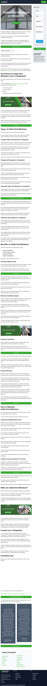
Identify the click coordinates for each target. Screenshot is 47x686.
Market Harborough (20, 666)
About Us (17, 673)
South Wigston (20, 659)
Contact (43, 1)
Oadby (18, 661)
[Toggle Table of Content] (12, 51)
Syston (3, 663)
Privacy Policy (35, 673)
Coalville (9, 593)
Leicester (4, 665)
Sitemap (34, 678)
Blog (16, 678)
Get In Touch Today (16, 46)
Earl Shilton (19, 657)
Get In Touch (39, 48)
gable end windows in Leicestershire (16, 83)
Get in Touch (16, 403)
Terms (34, 677)
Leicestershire (19, 655)
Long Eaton (18, 593)
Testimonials (18, 677)
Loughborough (4, 593)
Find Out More (16, 352)
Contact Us (18, 675)
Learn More (16, 273)
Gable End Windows (8, 70)
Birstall (23, 593)
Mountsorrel (13, 593)
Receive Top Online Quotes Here (16, 596)
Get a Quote (16, 125)
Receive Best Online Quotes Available (16, 198)
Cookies (34, 675)
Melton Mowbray (20, 664)
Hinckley (18, 662)
